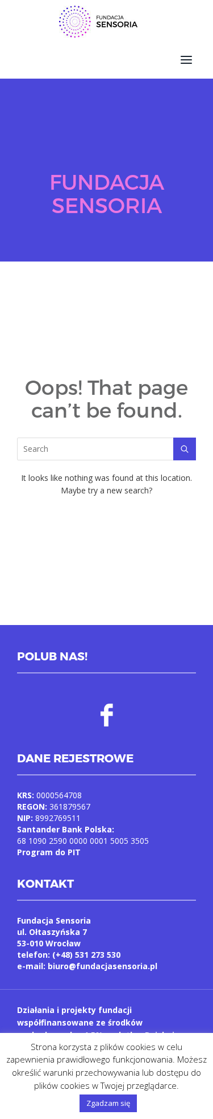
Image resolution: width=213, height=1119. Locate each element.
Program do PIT (49, 852)
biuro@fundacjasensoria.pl (102, 966)
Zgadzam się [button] (108, 1103)
